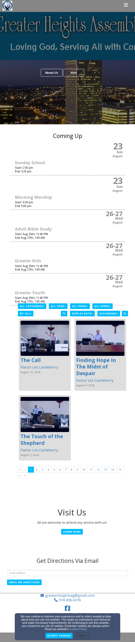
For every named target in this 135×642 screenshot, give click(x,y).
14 (112, 469)
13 (105, 469)
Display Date (81, 313)
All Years (79, 306)
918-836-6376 (70, 600)
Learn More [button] (72, 531)
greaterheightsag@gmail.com (70, 595)
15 (119, 469)
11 (91, 469)
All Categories (31, 306)
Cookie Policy (78, 629)
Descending (108, 313)
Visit (73, 73)
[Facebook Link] (67, 608)
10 (83, 469)
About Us (51, 73)
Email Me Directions (24, 582)
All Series (101, 306)
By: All (25, 313)
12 (98, 469)
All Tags (57, 306)
